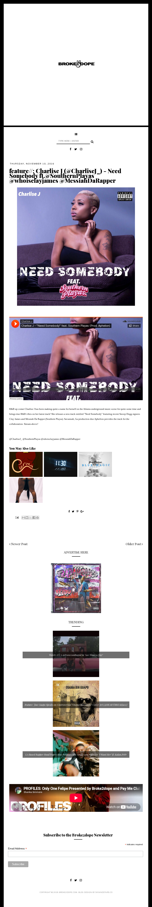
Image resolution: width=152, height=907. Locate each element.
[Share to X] (30, 517)
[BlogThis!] (27, 517)
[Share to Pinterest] (37, 517)
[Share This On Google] (82, 511)
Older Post (134, 544)
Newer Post (18, 544)
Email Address (17, 848)
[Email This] (23, 517)
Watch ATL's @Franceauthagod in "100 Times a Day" (76, 654)
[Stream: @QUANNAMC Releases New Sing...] (26, 476)
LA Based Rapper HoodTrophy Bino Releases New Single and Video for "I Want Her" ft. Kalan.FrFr (76, 754)
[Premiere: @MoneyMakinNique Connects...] (26, 501)
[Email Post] (16, 517)
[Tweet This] (73, 511)
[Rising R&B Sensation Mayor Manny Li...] (60, 476)
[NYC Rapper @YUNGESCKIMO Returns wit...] (95, 476)
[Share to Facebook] (34, 517)
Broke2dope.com (68, 892)
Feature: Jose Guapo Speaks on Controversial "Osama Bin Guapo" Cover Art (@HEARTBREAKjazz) (76, 704)
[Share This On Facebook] (69, 511)
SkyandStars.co (104, 892)
